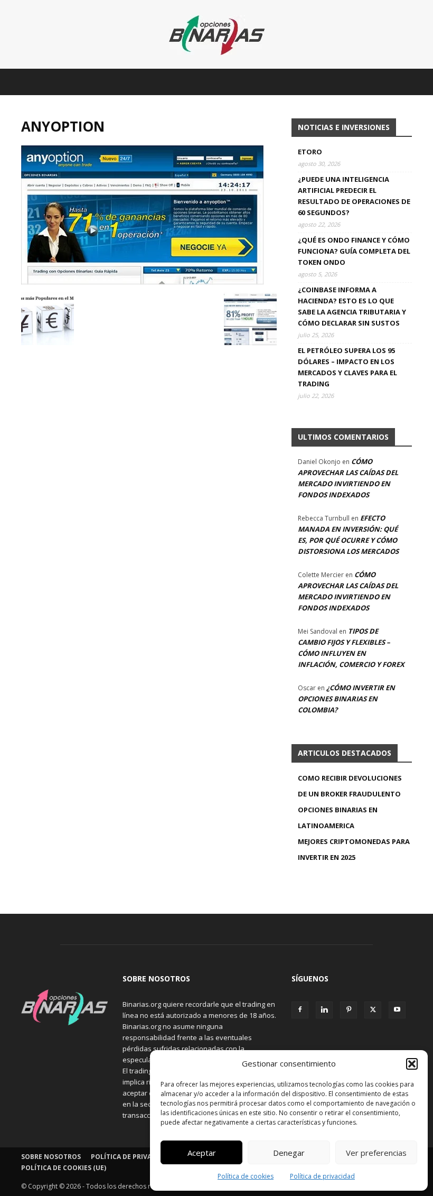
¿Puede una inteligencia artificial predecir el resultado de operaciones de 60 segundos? (354, 195)
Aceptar (201, 1152)
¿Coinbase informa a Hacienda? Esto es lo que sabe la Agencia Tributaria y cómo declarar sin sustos (352, 306)
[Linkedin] (324, 1010)
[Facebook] (299, 1010)
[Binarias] (217, 35)
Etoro (310, 151)
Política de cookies (246, 1176)
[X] (372, 1010)
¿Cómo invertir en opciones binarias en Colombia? (346, 699)
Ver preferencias (376, 1152)
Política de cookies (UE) (63, 1167)
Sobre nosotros (51, 1156)
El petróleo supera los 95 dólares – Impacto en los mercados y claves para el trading (347, 367)
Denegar (289, 1152)
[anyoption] (142, 281)
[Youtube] (397, 1010)
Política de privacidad (322, 1176)
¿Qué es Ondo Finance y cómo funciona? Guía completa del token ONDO (354, 251)
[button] (412, 1064)
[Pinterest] (348, 1010)
